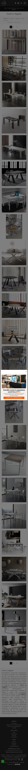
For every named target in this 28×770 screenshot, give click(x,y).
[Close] (26, 371)
